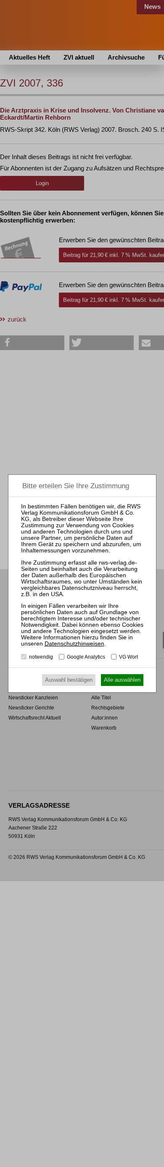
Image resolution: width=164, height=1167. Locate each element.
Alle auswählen (122, 680)
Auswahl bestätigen (69, 680)
